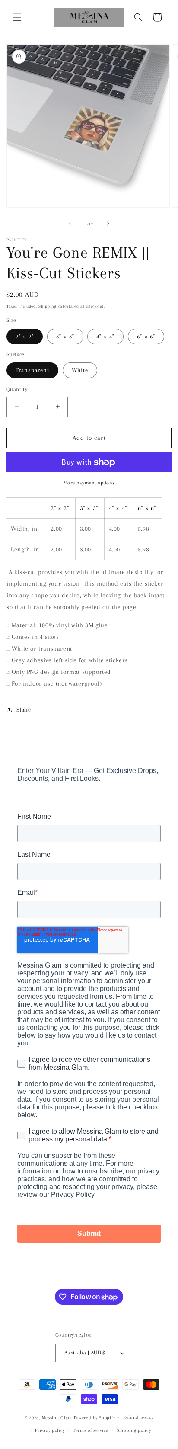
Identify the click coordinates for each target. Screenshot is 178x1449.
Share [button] (23, 709)
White (80, 370)
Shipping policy (134, 1430)
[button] (17, 17)
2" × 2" (25, 336)
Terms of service (90, 1430)
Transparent (32, 370)
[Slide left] (69, 223)
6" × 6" (146, 336)
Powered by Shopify (94, 1417)
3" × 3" (65, 336)
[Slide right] (108, 223)
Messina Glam (57, 1417)
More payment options (89, 483)
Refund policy (138, 1417)
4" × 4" (105, 336)
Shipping (47, 306)
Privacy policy (50, 1430)
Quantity (16, 389)
